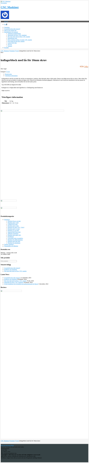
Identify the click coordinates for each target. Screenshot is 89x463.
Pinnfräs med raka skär (14, 241)
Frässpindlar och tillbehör (11, 246)
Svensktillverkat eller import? (12, 29)
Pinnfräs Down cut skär (14, 221)
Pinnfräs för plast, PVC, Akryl (16, 227)
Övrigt (17, 51)
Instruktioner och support (11, 32)
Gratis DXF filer (12, 43)
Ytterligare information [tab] (11, 75)
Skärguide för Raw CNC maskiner (17, 35)
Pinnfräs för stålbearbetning (15, 240)
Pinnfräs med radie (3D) (14, 235)
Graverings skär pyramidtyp (15, 238)
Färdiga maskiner (9, 244)
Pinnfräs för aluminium (14, 243)
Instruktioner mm (12, 38)
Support (10, 46)
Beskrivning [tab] (8, 74)
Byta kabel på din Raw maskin (16, 41)
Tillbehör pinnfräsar (13, 233)
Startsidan (7, 27)
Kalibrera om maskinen (10, 269)
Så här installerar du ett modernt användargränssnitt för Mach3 (21, 284)
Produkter (12, 51)
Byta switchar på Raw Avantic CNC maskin (20, 40)
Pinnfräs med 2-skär (13, 226)
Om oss (10, 44)
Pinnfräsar (7, 219)
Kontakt (6, 47)
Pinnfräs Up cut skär (13, 230)
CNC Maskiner (10, 7)
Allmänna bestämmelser (14, 33)
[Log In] (5, 18)
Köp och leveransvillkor (7, 445)
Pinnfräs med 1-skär (13, 222)
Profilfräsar (11, 236)
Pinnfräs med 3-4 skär (14, 229)
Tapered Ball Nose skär (14, 232)
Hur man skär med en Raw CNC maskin (19, 36)
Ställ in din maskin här (10, 30)
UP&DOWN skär (13, 224)
